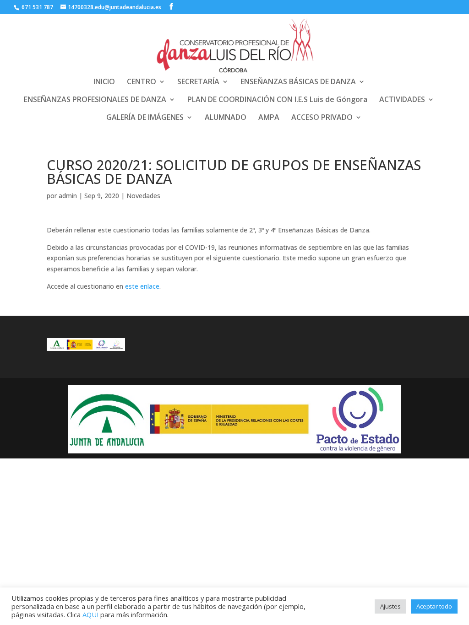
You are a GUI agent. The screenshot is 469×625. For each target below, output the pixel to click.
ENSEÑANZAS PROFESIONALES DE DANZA (95, 100)
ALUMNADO (225, 118)
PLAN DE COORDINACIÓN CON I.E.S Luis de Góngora (277, 100)
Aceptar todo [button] (434, 606)
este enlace (142, 286)
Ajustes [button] (390, 606)
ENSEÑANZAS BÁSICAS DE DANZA (298, 82)
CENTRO (141, 82)
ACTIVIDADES (402, 100)
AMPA (268, 118)
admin (68, 195)
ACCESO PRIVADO (322, 118)
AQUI (90, 614)
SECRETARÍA (198, 82)
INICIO (104, 82)
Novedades (143, 195)
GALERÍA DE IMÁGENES (145, 118)
